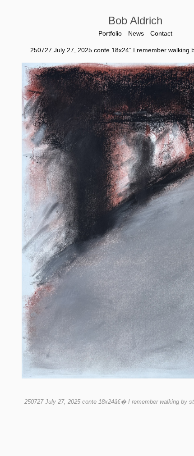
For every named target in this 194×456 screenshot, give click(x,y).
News (136, 33)
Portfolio (109, 33)
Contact (163, 33)
